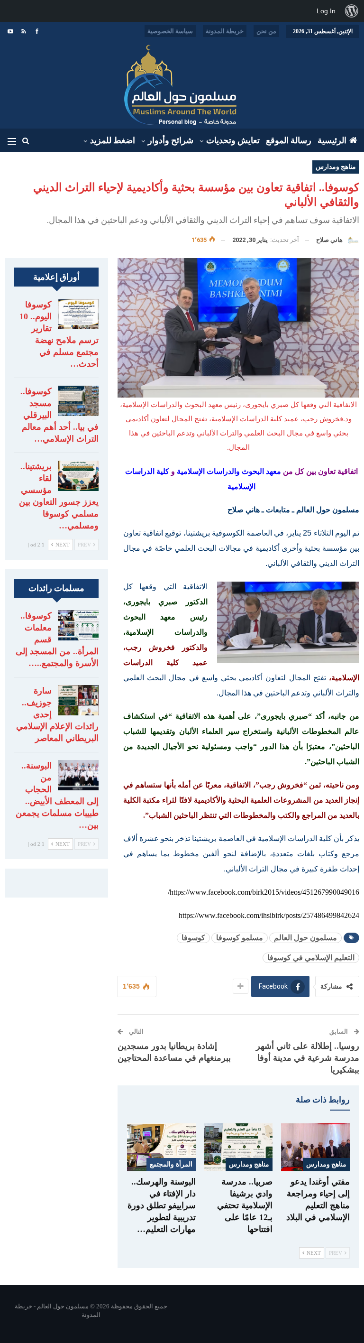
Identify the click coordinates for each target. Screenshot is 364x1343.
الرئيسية (332, 140)
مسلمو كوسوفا (239, 937)
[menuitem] (351, 11)
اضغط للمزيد (112, 140)
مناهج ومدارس (336, 166)
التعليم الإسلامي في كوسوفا (311, 957)
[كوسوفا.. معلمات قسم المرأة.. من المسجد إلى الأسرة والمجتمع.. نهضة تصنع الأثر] (78, 625)
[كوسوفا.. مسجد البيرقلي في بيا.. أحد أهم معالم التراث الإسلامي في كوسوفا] (78, 401)
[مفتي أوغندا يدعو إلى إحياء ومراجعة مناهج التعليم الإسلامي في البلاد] (315, 1147)
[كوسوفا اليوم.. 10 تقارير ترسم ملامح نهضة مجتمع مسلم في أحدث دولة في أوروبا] (78, 314)
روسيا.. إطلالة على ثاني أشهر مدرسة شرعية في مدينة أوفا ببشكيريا (307, 1057)
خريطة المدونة (225, 31)
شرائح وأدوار (170, 140)
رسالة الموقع (288, 140)
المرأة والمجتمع (171, 1164)
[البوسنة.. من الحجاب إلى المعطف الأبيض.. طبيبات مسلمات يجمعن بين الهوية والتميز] (78, 775)
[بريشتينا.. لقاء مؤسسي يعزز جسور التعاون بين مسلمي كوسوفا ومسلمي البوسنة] (78, 476)
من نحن (266, 31)
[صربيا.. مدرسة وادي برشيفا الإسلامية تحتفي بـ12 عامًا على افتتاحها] (238, 1147)
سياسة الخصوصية (170, 31)
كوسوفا (193, 937)
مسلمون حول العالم (305, 937)
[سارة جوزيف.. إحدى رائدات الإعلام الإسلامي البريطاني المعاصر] (78, 700)
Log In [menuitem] (326, 11)
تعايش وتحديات (233, 140)
